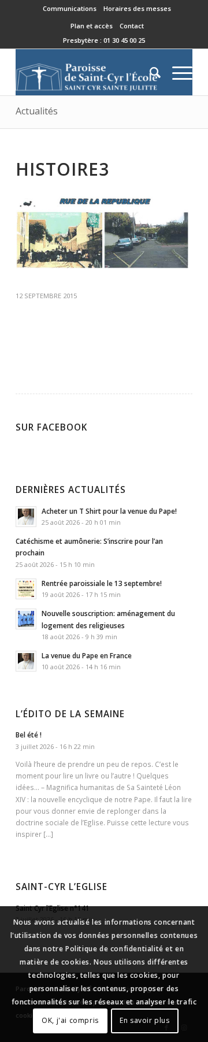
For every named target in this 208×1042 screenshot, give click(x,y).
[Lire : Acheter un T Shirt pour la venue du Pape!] (26, 516)
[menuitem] (69, 9)
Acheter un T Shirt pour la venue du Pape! (109, 511)
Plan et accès (91, 25)
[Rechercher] (149, 72)
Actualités (37, 111)
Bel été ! (29, 734)
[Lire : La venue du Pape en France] (26, 661)
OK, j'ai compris (70, 1020)
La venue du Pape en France (87, 655)
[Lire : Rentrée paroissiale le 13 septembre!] (26, 589)
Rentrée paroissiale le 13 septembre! (102, 583)
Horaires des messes (137, 8)
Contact (132, 25)
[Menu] (176, 72)
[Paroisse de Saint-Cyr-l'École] (86, 72)
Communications (69, 8)
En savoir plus (144, 1020)
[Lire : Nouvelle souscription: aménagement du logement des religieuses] (26, 619)
